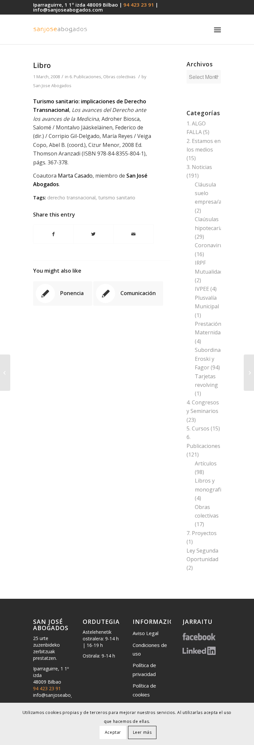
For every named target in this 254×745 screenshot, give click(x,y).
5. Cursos (198, 428)
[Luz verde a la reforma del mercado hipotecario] (5, 373)
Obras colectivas (119, 77)
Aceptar (113, 732)
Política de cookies (144, 689)
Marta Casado (75, 175)
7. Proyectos (202, 533)
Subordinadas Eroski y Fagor (212, 358)
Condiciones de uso (150, 649)
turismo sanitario (116, 197)
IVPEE (202, 288)
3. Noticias (199, 167)
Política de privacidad (144, 669)
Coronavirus (210, 245)
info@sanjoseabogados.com (68, 9)
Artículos (206, 463)
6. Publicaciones (85, 77)
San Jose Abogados (52, 85)
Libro (42, 65)
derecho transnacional (71, 197)
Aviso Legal (145, 633)
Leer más (142, 732)
